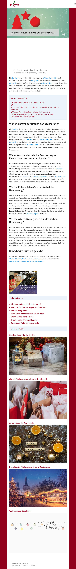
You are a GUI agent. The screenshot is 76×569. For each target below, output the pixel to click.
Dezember (58, 169)
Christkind (29, 140)
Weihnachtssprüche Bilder (20, 511)
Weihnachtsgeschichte (40, 177)
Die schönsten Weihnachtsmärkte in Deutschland (30, 467)
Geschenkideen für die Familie (22, 335)
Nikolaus (25, 259)
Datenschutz (25, 565)
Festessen (40, 261)
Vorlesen (26, 177)
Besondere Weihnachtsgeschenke (25, 323)
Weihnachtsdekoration (29, 261)
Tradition (15, 129)
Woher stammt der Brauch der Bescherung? (28, 102)
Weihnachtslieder (15, 259)
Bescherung (16, 78)
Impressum (16, 565)
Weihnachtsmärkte (35, 259)
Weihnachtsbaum (47, 83)
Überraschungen (32, 214)
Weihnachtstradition (50, 78)
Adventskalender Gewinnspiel (21, 423)
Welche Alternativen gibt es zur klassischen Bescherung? (33, 114)
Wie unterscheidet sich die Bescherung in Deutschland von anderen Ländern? (35, 108)
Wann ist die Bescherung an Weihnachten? (29, 307)
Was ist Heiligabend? (19, 310)
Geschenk (12, 142)
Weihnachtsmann (46, 140)
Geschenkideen (14, 261)
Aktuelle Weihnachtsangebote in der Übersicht (28, 379)
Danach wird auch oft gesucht (23, 117)
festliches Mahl (60, 177)
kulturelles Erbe (32, 145)
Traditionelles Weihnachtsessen (24, 320)
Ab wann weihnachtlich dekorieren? (26, 304)
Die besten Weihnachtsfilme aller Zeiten (27, 314)
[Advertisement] (38, 53)
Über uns (33, 565)
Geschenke (13, 83)
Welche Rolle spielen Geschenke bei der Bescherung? (31, 112)
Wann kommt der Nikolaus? (22, 317)
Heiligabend (35, 81)
